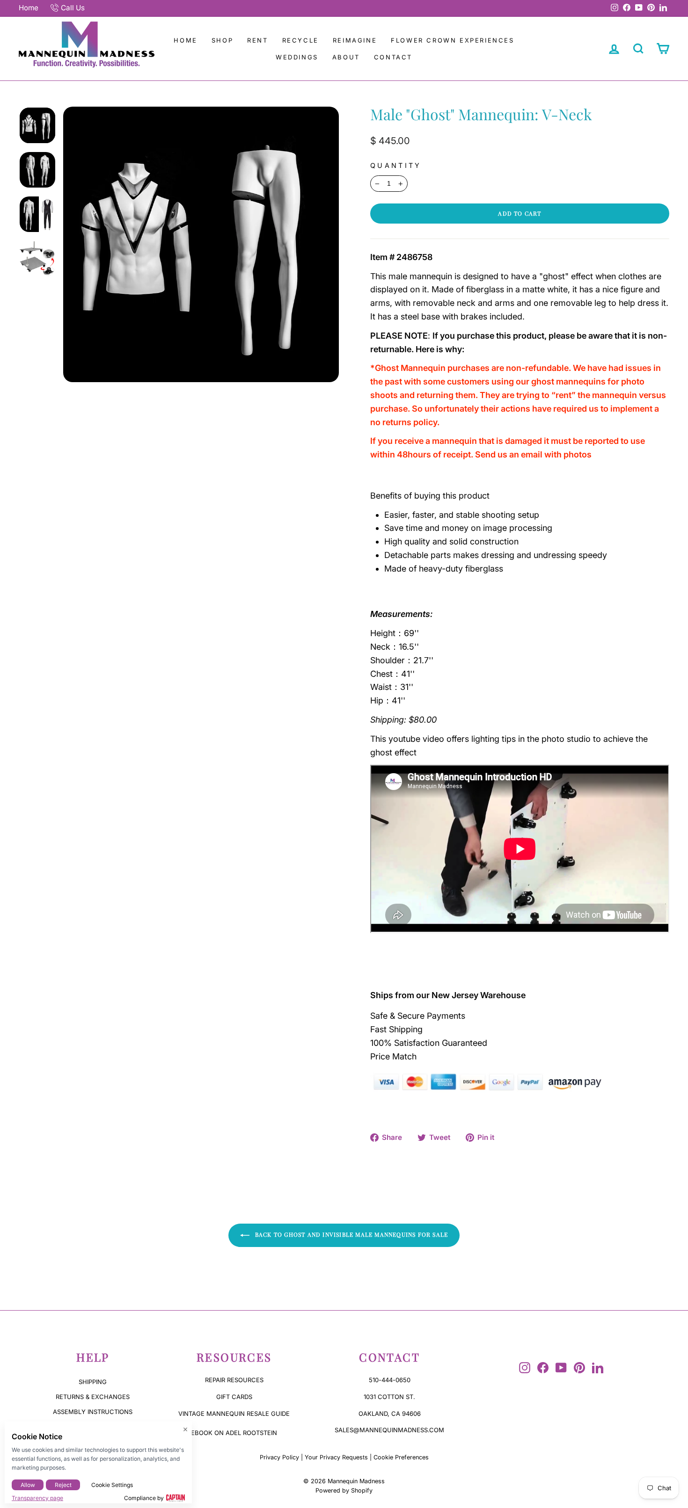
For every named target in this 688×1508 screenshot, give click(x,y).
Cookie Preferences (401, 1457)
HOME (185, 40)
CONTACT (393, 57)
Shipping (93, 1381)
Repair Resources (234, 1380)
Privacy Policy (279, 1457)
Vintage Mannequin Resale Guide (234, 1413)
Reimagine (355, 40)
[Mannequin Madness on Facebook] (543, 1367)
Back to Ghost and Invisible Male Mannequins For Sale (350, 1234)
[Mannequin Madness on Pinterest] (579, 1367)
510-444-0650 (389, 1380)
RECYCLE (300, 40)
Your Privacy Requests (336, 1457)
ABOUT (346, 57)
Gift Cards (234, 1396)
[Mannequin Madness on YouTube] (561, 1367)
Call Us (73, 7)
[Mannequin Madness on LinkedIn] (597, 1367)
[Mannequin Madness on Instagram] (524, 1367)
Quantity (396, 165)
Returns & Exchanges (93, 1396)
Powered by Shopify (344, 1490)
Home (28, 7)
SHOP (222, 40)
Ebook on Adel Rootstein (234, 1432)
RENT (257, 40)
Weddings (297, 57)
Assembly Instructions (92, 1411)
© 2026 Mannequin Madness (344, 1481)
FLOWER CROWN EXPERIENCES (452, 40)
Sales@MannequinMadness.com (389, 1430)
